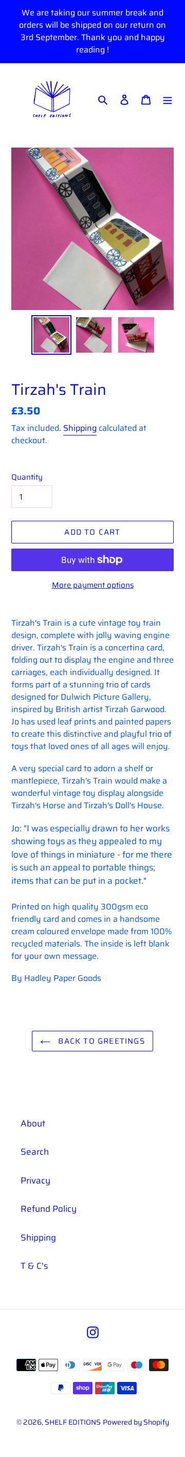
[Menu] (167, 100)
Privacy (35, 1180)
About (33, 1123)
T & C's (34, 1265)
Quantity (27, 477)
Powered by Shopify (136, 1422)
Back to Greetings (100, 1041)
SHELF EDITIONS (73, 1422)
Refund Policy (49, 1208)
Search (35, 1151)
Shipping (80, 428)
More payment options (93, 585)
